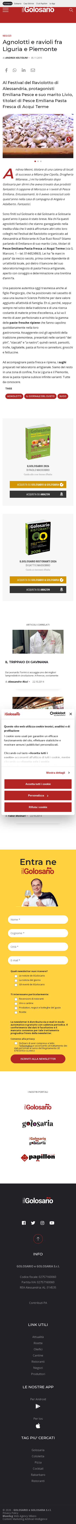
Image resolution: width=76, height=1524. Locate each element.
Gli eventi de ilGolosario (32, 984)
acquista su (38, 484)
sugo (62, 396)
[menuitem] (38, 1302)
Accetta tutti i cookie (38, 783)
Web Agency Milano (25, 1516)
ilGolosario (7, 3)
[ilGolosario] (38, 8)
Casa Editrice (29, 3)
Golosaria (17, 3)
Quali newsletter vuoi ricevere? (29, 971)
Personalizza (36, 795)
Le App (52, 3)
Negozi (7, 35)
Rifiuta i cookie (38, 806)
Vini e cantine (26, 1003)
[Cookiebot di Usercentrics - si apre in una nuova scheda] (50, 714)
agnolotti (14, 396)
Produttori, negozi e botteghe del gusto (40, 1007)
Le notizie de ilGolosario (32, 975)
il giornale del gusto (40, 396)
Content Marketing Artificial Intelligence (25, 1519)
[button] (69, 139)
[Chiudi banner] (70, 714)
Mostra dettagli (55, 772)
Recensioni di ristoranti (31, 998)
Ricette (22, 1012)
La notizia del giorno (30, 980)
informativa (26, 1045)
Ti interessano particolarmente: (30, 994)
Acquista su (38, 494)
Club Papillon (41, 3)
